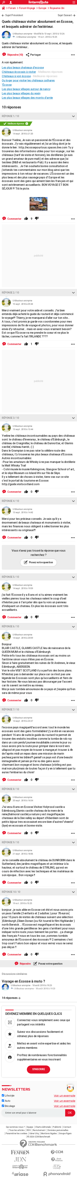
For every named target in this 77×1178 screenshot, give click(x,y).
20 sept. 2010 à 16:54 (23, 800)
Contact (67, 1127)
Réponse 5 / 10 (10, 576)
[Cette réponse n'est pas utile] (36, 218)
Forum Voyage (27, 8)
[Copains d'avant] (20, 1167)
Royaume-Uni (57, 8)
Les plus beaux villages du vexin (21, 93)
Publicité (57, 1127)
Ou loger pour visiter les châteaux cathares (28, 80)
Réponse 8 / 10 (10, 789)
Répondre (25, 963)
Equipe (30, 1127)
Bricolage (9, 1106)
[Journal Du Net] (20, 1159)
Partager (35, 54)
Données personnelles (58, 1130)
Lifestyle (9, 1095)
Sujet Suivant (65, 15)
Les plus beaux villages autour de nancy (26, 89)
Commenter (14, 218)
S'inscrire (38, 1069)
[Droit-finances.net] (56, 1159)
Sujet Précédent (14, 15)
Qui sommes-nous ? (15, 1127)
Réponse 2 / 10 (10, 292)
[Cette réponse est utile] (26, 218)
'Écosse (7, 85)
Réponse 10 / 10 (11, 891)
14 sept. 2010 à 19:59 (23, 588)
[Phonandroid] (56, 1174)
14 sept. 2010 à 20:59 (23, 637)
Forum (12, 8)
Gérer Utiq (34, 1133)
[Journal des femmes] (20, 1152)
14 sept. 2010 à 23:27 (23, 721)
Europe (42, 8)
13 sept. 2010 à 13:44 (23, 429)
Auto (7, 1100)
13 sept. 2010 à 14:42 (23, 512)
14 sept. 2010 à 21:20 (23, 133)
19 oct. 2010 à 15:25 (47, 37)
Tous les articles (17, 1130)
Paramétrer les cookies (16, 1133)
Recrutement (39, 1130)
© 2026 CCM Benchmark (38, 1136)
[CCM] (56, 1152)
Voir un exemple (64, 1095)
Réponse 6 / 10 (10, 626)
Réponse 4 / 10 (10, 501)
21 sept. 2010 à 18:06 (23, 853)
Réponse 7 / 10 (10, 709)
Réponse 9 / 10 (10, 842)
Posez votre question (40, 562)
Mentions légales (49, 1133)
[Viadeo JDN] (56, 1167)
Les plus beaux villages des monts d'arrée (27, 97)
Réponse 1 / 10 (10, 116)
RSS (29, 1130)
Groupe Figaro (65, 1133)
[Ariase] (20, 1174)
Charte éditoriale (43, 1127)
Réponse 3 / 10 (10, 417)
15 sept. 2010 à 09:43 (23, 304)
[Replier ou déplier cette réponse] (73, 116)
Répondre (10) (15, 54)
